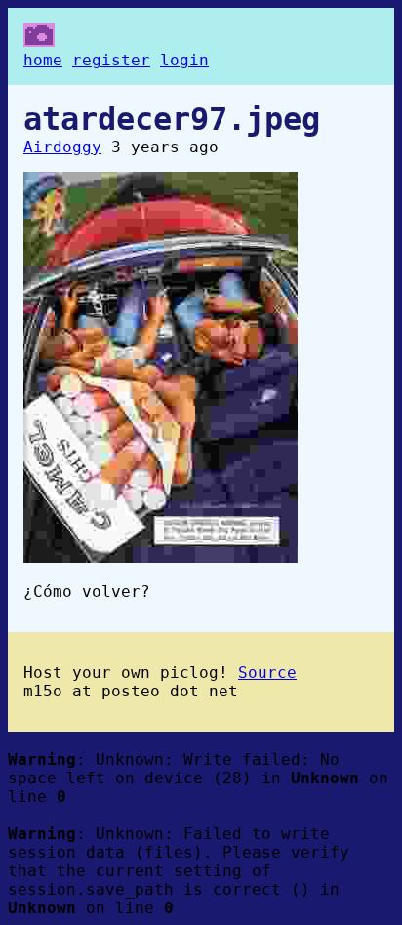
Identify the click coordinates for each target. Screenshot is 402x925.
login (184, 60)
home (42, 60)
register (111, 60)
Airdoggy (62, 147)
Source (267, 672)
